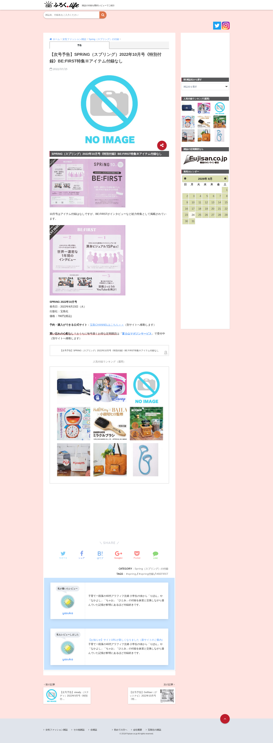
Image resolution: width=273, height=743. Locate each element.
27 (212, 214)
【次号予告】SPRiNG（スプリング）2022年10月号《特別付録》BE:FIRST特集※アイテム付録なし (109, 350)
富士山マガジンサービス (137, 333)
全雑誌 (93, 729)
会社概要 (137, 729)
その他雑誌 (79, 729)
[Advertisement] (109, 510)
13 (212, 202)
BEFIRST (163, 573)
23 (186, 214)
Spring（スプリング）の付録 (151, 568)
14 (219, 202)
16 (186, 208)
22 (226, 208)
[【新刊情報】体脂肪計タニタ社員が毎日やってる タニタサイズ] (146, 459)
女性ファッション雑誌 (57, 729)
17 (193, 208)
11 (199, 202)
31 (193, 221)
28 (219, 214)
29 (226, 214)
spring (132, 573)
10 (193, 202)
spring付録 (147, 573)
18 (199, 208)
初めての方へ (120, 729)
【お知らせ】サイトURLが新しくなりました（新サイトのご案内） (126, 639)
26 (206, 214)
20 (212, 208)
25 (199, 214)
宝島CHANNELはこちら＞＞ (107, 324)
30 (186, 221)
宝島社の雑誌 (154, 729)
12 (206, 202)
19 (206, 208)
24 (193, 214)
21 (219, 208)
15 (226, 202)
